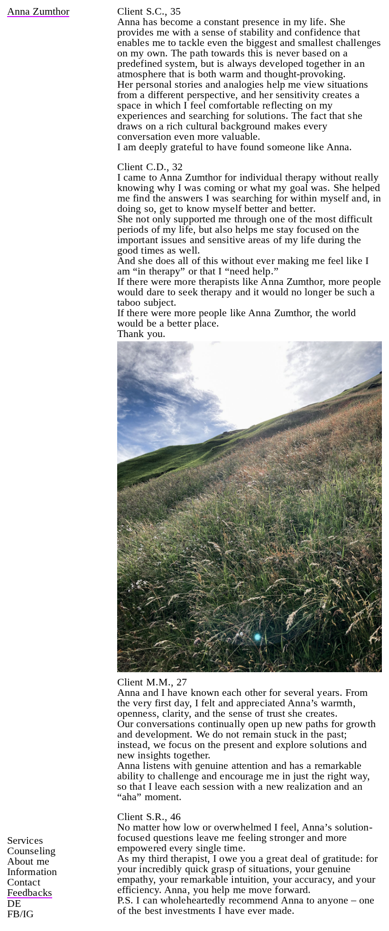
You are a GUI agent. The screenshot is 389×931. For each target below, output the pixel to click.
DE (14, 903)
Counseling (31, 851)
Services (25, 840)
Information (32, 872)
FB (13, 914)
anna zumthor (38, 12)
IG (28, 914)
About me (28, 861)
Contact (23, 882)
